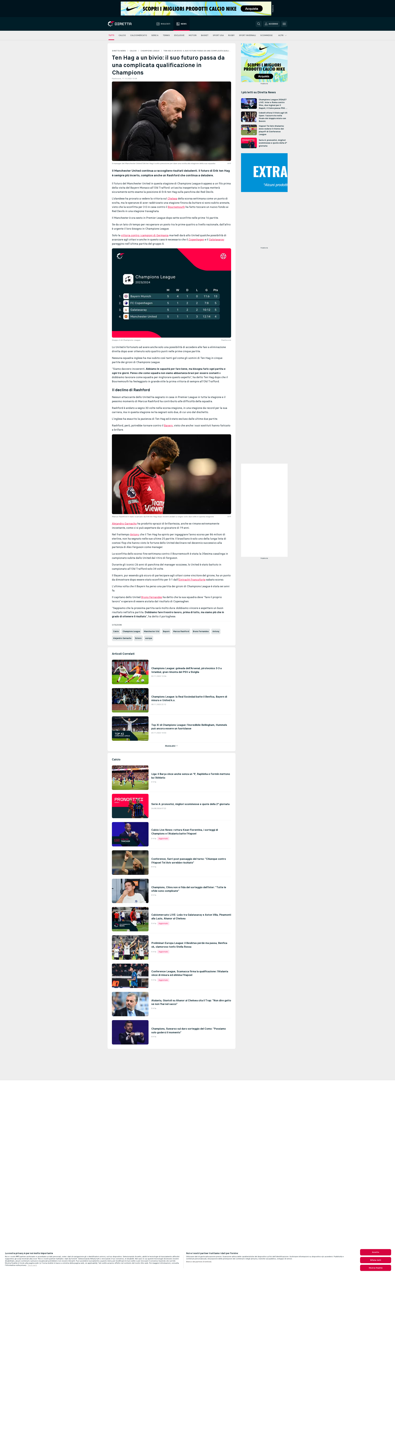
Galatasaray (216, 239)
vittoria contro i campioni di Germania (145, 235)
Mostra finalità (375, 1268)
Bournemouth (176, 207)
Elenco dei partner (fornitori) (199, 1262)
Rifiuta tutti (375, 1260)
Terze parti (32, 1265)
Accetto (375, 1252)
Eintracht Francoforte (191, 579)
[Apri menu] (284, 24)
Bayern (168, 425)
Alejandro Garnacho (124, 523)
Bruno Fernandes (151, 597)
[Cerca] (259, 24)
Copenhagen (196, 239)
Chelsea (172, 198)
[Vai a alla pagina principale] (125, 23)
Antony (134, 534)
